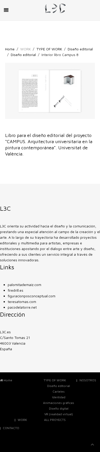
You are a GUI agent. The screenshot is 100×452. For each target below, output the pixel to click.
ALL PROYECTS (55, 420)
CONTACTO (11, 428)
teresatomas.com (22, 301)
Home (10, 49)
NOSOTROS (87, 380)
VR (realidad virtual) (58, 414)
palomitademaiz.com (24, 284)
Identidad (58, 397)
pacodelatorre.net (22, 307)
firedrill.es (15, 290)
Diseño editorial (80, 49)
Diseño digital (58, 408)
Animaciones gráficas (58, 403)
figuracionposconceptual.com (31, 296)
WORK (22, 420)
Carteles (59, 391)
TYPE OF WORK (49, 49)
